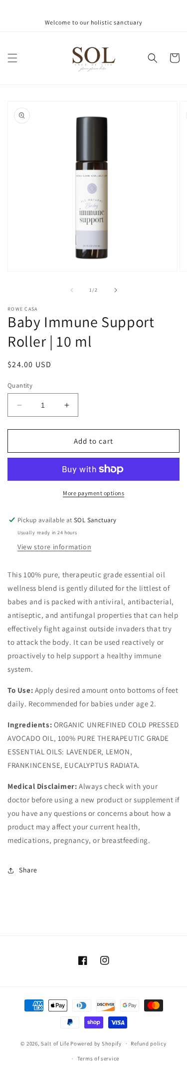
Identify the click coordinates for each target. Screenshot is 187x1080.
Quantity (19, 385)
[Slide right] (116, 290)
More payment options (93, 493)
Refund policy (148, 1043)
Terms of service (98, 1058)
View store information (54, 546)
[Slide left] (72, 290)
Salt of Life (55, 1043)
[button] (12, 58)
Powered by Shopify (96, 1043)
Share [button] (28, 869)
